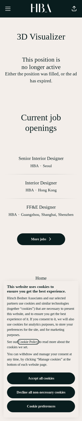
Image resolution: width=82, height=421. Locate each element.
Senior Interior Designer (41, 158)
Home (41, 278)
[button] (74, 9)
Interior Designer (41, 182)
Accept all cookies (41, 378)
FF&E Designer (41, 207)
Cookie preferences (41, 406)
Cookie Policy (28, 342)
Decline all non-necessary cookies (41, 392)
